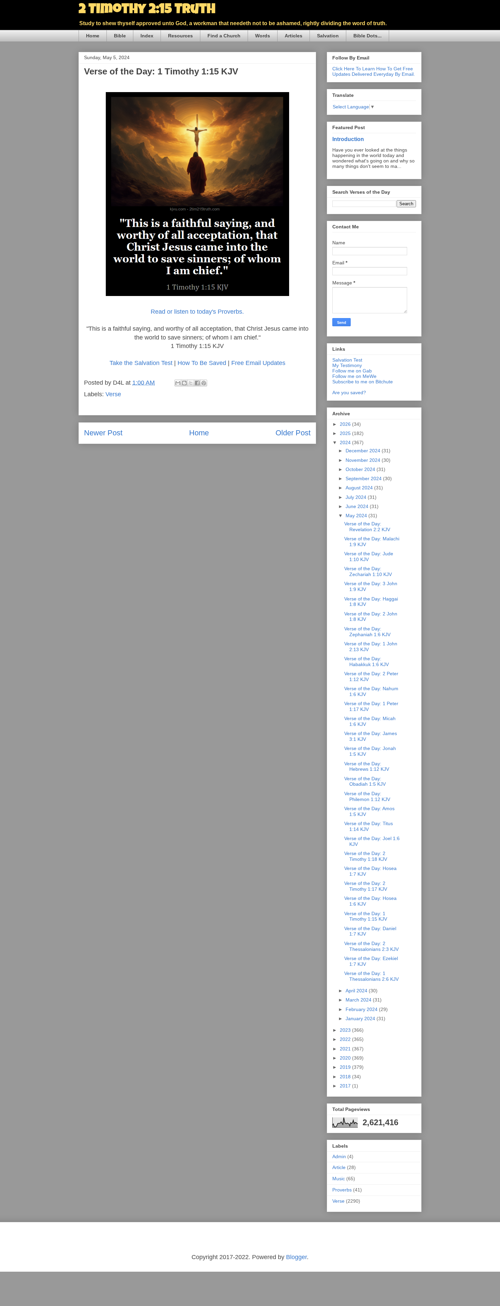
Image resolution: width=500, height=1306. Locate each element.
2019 (346, 1067)
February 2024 (362, 1009)
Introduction (348, 139)
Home (92, 35)
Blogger (296, 1257)
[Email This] (177, 383)
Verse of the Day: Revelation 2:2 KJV (367, 526)
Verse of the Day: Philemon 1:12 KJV (367, 796)
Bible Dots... (367, 35)
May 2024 (357, 515)
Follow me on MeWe (354, 376)
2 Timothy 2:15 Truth (147, 10)
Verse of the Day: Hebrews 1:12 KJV (366, 766)
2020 (346, 1058)
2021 (346, 1048)
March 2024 (359, 1000)
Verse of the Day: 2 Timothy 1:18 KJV (365, 856)
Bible (120, 35)
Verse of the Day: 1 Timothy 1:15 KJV (365, 916)
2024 (346, 442)
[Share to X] (190, 383)
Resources (180, 35)
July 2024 (357, 497)
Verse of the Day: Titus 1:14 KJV (368, 826)
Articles (293, 35)
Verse (113, 394)
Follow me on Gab (352, 370)
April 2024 (357, 990)
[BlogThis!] (184, 383)
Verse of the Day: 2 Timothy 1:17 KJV (365, 886)
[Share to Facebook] (197, 383)
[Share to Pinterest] (203, 383)
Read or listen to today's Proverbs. (197, 311)
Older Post (293, 433)
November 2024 (364, 460)
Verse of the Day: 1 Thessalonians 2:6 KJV (371, 976)
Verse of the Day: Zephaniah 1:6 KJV (367, 631)
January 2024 (361, 1018)
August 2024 (360, 487)
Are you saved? (349, 392)
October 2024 (361, 469)
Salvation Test (347, 360)
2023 (346, 1030)
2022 (346, 1039)
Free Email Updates (258, 363)
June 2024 (358, 506)
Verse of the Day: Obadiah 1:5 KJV (365, 781)
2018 (346, 1076)
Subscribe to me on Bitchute (362, 381)
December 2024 (364, 450)
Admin (339, 1156)
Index (146, 35)
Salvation (328, 35)
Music (338, 1178)
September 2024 (364, 478)
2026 (346, 424)
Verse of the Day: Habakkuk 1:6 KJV (366, 661)
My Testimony (347, 365)
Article (339, 1167)
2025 (346, 433)
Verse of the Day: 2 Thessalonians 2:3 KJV (371, 946)
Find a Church (223, 35)
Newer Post (103, 433)
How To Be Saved (202, 363)
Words (262, 35)
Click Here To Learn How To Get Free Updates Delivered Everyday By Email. (373, 71)
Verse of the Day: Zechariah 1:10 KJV (368, 571)
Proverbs (342, 1189)
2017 (346, 1086)
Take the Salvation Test (141, 363)
